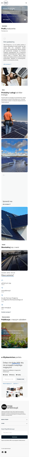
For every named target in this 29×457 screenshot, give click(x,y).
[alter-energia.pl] (14, 14)
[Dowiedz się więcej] (14, 260)
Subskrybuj (14, 437)
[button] (2, 2)
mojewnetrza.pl (7, 448)
